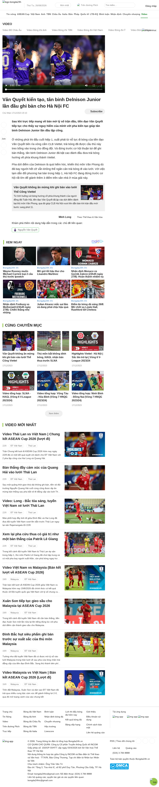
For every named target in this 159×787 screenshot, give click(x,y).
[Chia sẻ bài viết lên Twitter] (4, 131)
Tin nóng (11, 14)
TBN (48, 14)
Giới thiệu (91, 711)
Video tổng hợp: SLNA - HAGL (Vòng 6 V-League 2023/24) (16, 397)
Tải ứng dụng (119, 711)
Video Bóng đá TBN (62, 30)
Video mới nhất (20, 425)
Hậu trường (50, 726)
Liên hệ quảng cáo (95, 732)
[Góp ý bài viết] (4, 145)
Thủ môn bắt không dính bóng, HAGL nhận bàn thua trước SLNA (51, 357)
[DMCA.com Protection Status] (119, 768)
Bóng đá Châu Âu (32, 721)
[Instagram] (145, 741)
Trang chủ (7, 711)
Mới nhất (64, 5)
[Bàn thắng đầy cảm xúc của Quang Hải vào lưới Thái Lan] (85, 477)
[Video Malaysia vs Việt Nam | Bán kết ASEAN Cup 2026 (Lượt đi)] (85, 682)
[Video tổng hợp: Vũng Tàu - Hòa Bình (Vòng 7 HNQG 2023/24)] (53, 381)
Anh (43, 14)
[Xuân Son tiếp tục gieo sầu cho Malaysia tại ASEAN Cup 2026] (85, 611)
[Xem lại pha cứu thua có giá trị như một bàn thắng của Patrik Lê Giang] (85, 544)
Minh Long (65, 217)
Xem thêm (54, 413)
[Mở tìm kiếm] (133, 5)
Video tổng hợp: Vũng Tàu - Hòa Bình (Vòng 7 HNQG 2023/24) (52, 397)
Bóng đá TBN (30, 726)
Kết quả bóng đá (73, 719)
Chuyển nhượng (131, 14)
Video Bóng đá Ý (116, 30)
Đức (70, 14)
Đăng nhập (151, 6)
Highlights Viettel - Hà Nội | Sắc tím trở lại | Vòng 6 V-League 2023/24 (87, 357)
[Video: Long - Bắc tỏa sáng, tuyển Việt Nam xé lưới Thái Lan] (85, 511)
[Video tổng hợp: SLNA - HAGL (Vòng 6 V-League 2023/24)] (18, 381)
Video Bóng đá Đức (141, 30)
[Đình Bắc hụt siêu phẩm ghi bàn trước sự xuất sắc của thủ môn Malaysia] (85, 644)
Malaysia (15, 579)
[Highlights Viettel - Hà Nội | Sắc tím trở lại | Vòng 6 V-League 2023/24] (88, 341)
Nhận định (116, 14)
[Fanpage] (138, 741)
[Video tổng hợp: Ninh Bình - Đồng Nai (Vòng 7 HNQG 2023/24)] (88, 381)
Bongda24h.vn (143, 759)
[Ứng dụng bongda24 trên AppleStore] (143, 716)
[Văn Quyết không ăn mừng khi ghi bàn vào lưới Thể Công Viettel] (18, 341)
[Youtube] (152, 741)
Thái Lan (32, 446)
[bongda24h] (4, 14)
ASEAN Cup (23, 14)
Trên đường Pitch (89, 5)
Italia (64, 14)
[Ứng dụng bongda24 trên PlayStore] (132, 716)
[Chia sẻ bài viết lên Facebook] (4, 125)
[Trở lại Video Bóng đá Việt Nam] (4, 152)
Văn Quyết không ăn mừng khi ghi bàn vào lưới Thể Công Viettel (18, 357)
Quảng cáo (131, 748)
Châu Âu (56, 14)
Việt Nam (35, 14)
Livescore (49, 731)
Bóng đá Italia (30, 731)
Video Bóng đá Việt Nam (90, 30)
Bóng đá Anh (29, 716)
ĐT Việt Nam (16, 446)
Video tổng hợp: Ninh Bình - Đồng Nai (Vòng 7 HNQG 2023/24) (87, 397)
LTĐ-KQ (94, 14)
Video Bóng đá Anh (37, 30)
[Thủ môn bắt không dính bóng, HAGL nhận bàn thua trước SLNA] (53, 341)
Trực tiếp (6, 731)
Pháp (76, 14)
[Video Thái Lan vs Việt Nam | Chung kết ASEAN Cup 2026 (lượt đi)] (85, 444)
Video (144, 14)
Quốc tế (84, 14)
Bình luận (104, 14)
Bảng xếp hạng (72, 724)
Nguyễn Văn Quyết (27, 229)
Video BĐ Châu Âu (11, 30)
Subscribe (96, 111)
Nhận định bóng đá (53, 716)
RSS (112, 741)
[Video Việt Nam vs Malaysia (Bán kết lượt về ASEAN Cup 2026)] (85, 577)
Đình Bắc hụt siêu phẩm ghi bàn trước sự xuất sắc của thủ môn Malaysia (27, 639)
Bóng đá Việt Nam (32, 711)
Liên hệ (116, 748)
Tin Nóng (6, 716)
